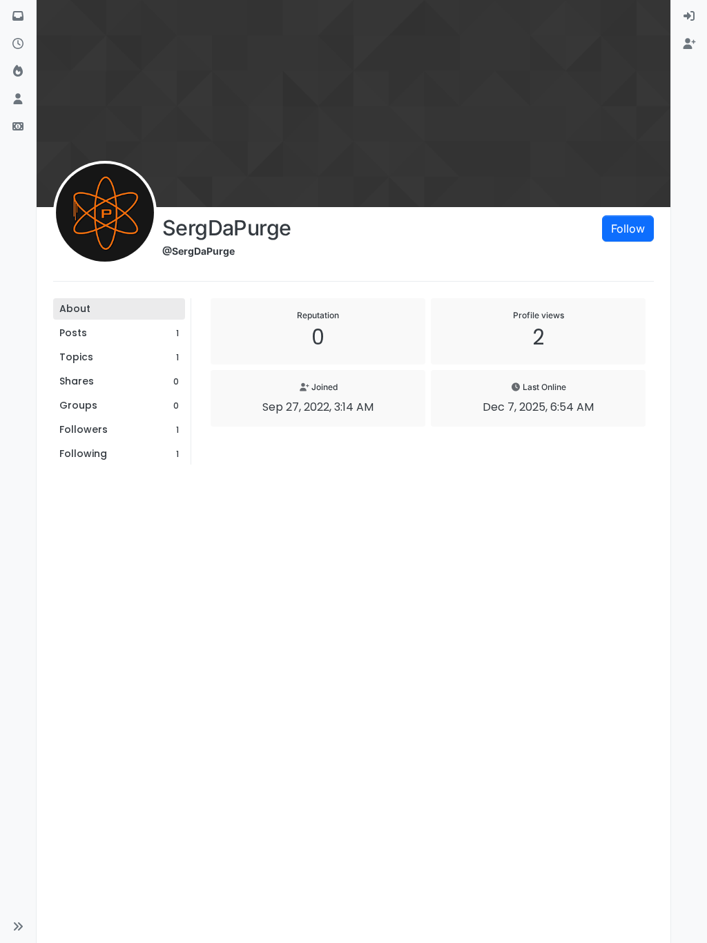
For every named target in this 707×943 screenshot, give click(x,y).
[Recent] (18, 44)
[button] (18, 926)
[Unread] (18, 17)
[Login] (689, 17)
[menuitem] (689, 17)
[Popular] (18, 72)
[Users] (18, 99)
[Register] (689, 44)
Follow (628, 228)
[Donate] (18, 127)
